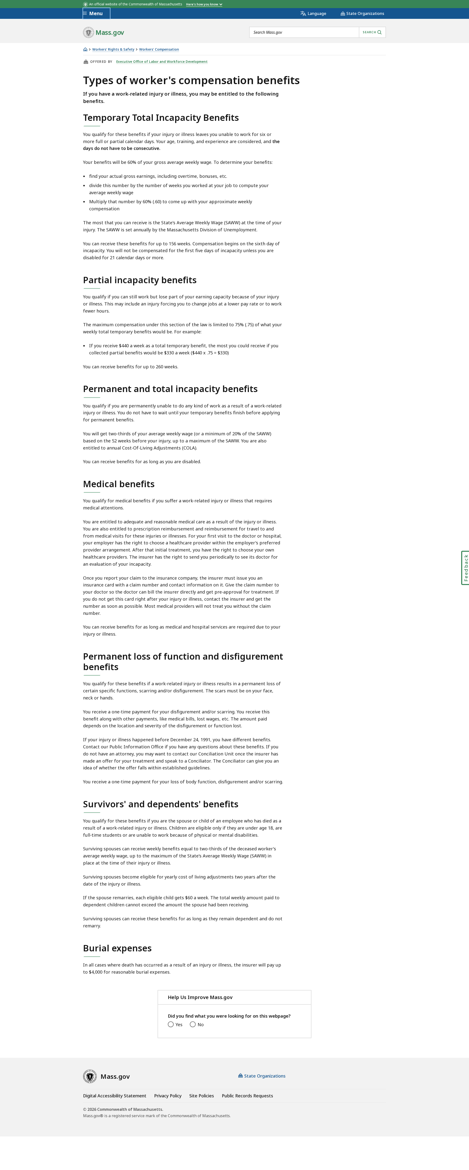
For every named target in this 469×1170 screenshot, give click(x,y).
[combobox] (317, 32)
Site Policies (201, 1096)
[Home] (85, 49)
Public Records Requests (247, 1096)
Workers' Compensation (159, 49)
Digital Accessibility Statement (114, 1096)
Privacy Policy (167, 1096)
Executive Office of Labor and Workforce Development (162, 61)
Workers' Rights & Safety (113, 49)
